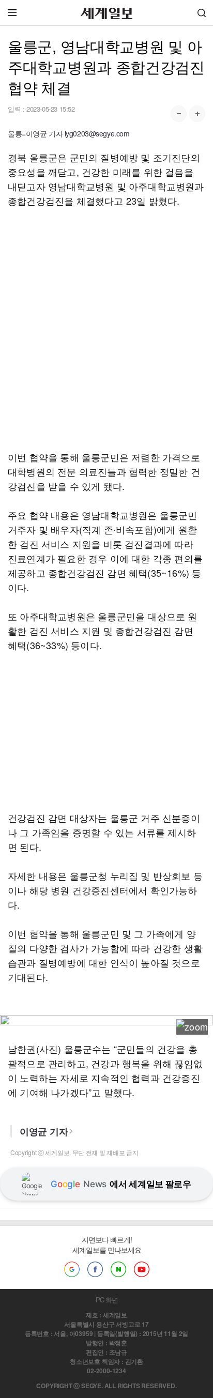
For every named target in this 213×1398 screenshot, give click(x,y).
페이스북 (95, 1269)
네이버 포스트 (118, 1269)
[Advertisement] (106, 328)
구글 (72, 1269)
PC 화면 (107, 1299)
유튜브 (141, 1269)
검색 (201, 12)
